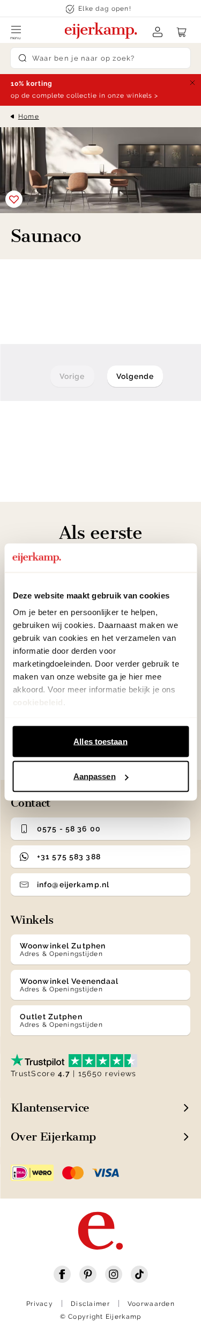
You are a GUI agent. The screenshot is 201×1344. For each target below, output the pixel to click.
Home (28, 116)
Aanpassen (94, 776)
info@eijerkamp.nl (73, 884)
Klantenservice (50, 1107)
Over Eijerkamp (53, 1136)
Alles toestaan (100, 741)
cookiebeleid (37, 702)
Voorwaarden (151, 1304)
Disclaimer (90, 1304)
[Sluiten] (192, 82)
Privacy (39, 1304)
